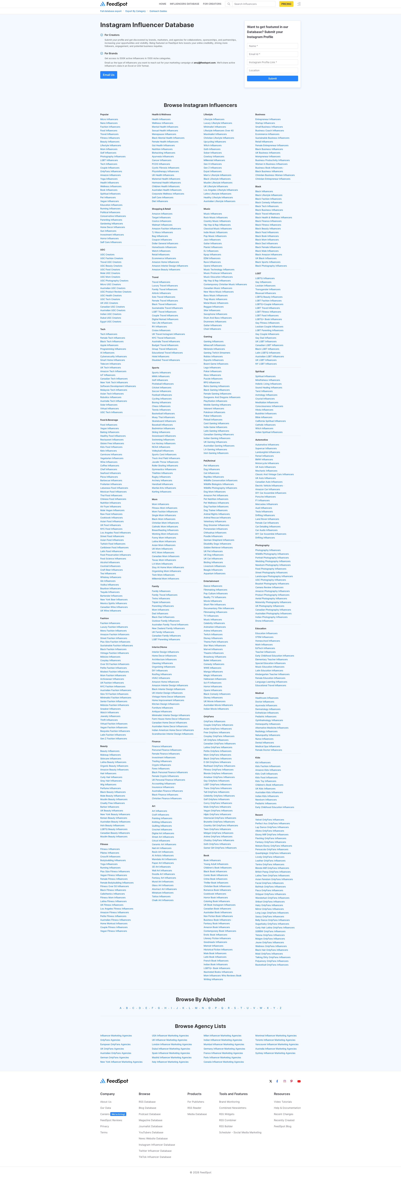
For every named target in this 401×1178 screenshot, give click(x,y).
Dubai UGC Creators (110, 317)
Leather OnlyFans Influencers (270, 860)
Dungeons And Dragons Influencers (222, 397)
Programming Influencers (113, 349)
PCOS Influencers (161, 164)
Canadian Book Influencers (217, 908)
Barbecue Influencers (111, 480)
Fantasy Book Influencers (217, 923)
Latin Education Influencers (269, 670)
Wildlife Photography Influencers (220, 488)
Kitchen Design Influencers (166, 704)
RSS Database (147, 1101)
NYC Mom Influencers (163, 552)
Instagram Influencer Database (157, 1144)
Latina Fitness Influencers (113, 901)
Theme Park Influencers (216, 641)
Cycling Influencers (162, 398)
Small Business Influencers (269, 126)
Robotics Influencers (110, 397)
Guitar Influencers (213, 243)
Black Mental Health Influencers (168, 137)
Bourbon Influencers (110, 588)
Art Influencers (159, 811)
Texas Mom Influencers (164, 560)
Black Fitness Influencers (113, 890)
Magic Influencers (213, 675)
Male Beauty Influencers (112, 795)
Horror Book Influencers (216, 897)
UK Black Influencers (266, 258)
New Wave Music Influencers (219, 291)
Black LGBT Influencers (267, 349)
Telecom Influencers (110, 363)
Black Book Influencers (215, 871)
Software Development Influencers (118, 386)
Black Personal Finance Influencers (170, 772)
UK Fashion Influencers (112, 682)
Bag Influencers (160, 236)
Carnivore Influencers (111, 454)
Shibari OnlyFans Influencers (270, 901)
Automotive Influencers (267, 444)
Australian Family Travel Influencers (170, 624)
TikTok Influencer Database (155, 1156)
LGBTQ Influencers (265, 278)
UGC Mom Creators (110, 276)
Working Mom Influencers (165, 533)
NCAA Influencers (161, 447)
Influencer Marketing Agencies (116, 1035)
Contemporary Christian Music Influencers (225, 284)
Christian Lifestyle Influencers (219, 137)
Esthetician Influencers (267, 712)
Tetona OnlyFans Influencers (270, 935)
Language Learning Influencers (271, 681)
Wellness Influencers (111, 186)
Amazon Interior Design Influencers (170, 265)
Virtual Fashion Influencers (114, 723)
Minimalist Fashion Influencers (115, 697)
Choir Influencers (212, 329)
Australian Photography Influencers (273, 613)
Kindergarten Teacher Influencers (272, 674)
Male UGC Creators (110, 273)
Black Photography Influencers (271, 265)
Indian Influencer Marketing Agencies (223, 1040)
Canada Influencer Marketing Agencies (224, 1061)
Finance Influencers (162, 746)
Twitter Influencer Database (155, 1150)
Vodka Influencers (109, 584)
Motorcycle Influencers (267, 463)
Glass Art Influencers (163, 885)
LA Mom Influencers (162, 563)
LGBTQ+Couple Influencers (269, 304)
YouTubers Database (151, 1132)
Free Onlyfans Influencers (217, 732)
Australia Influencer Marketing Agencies (276, 1048)
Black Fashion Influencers (113, 649)
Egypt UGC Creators (110, 321)
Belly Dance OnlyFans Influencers (272, 920)
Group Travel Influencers (164, 349)
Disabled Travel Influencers (166, 360)
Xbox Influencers (212, 375)
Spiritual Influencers (110, 193)
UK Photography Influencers (269, 606)
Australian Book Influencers (218, 912)
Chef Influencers (108, 469)
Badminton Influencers (163, 428)
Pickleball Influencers (163, 383)
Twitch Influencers (213, 634)
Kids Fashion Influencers (268, 766)
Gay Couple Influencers (267, 334)
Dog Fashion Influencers (216, 506)
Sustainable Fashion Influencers (116, 645)
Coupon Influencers (162, 239)
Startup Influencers (265, 123)
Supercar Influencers (266, 448)
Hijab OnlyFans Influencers (217, 814)
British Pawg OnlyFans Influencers (273, 871)
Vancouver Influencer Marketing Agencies (277, 1044)
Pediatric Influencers (265, 716)
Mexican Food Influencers (113, 491)
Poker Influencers (213, 371)
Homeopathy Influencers (268, 724)
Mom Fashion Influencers (113, 675)
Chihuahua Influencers (215, 532)
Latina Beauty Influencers (113, 762)
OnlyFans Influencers (111, 171)
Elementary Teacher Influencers (271, 659)
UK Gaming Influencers (215, 442)
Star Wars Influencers (215, 645)
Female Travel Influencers (165, 300)
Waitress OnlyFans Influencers (271, 946)
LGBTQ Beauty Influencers (114, 829)
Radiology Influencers (266, 731)
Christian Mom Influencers (165, 522)
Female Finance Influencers (166, 753)
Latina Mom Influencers (164, 541)
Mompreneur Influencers (268, 156)
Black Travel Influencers (164, 304)
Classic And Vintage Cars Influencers (274, 474)
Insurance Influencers (163, 787)
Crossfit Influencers (110, 856)
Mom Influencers (108, 149)
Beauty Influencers (110, 141)
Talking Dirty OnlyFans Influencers (273, 957)
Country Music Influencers (217, 221)
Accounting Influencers (164, 783)
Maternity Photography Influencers (273, 602)
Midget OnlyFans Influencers (218, 833)
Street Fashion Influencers (113, 638)
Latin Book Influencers (215, 957)
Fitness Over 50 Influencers (114, 886)
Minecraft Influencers (215, 345)
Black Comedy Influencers (217, 694)
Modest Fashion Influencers (114, 671)
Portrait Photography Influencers (272, 557)
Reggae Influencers (214, 306)
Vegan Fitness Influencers (113, 875)
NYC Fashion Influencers (112, 686)
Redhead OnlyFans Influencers (219, 765)
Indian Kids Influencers (267, 796)
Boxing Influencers (161, 402)
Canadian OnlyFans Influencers (220, 743)
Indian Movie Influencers (216, 708)
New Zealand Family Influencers (168, 628)
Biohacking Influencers (163, 152)
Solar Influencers (108, 404)
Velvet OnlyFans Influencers (269, 819)
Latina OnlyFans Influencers (218, 747)
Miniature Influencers (163, 892)
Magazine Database (150, 1120)
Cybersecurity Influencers (113, 356)
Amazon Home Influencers (165, 262)
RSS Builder (226, 1126)
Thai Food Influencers (111, 495)
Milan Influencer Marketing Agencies (222, 1035)
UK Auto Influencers (265, 467)
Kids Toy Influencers (265, 781)
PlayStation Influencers (215, 401)
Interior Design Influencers (165, 652)
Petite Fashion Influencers (113, 667)
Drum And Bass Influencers (218, 317)
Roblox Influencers (213, 356)
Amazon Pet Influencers (216, 495)
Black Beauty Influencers (113, 792)
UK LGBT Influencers (266, 341)
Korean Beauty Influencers (113, 818)
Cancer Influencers (161, 160)
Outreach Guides (158, 11)
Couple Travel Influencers (165, 315)
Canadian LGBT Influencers (269, 345)
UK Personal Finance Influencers (168, 779)
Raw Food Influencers (111, 514)
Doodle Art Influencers (163, 874)
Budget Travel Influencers (165, 345)
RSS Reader (194, 1107)
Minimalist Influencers (215, 126)
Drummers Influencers (215, 321)
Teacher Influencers (265, 652)
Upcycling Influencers (215, 141)
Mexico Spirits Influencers (113, 603)
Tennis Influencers (161, 409)
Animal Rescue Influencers (217, 517)
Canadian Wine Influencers (114, 607)
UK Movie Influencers (215, 701)
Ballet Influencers (212, 660)
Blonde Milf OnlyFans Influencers (272, 868)
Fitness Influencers (110, 137)
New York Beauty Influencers (115, 814)
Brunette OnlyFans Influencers (219, 821)
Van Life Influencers (162, 322)
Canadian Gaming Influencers (219, 434)
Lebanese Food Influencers (114, 488)
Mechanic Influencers (266, 470)
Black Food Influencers (267, 232)
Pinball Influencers (213, 419)
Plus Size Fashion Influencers (115, 641)
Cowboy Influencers (214, 156)
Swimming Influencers (163, 439)
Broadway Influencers (215, 656)
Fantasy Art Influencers (164, 877)
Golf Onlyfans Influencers (217, 799)
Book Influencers (108, 190)
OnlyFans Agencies (110, 1040)
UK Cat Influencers (213, 558)
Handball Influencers (162, 484)
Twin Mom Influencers (163, 574)
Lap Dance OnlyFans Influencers (272, 827)
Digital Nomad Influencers (165, 319)
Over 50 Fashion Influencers (114, 664)
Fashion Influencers (110, 126)
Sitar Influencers (212, 310)
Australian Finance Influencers (167, 791)
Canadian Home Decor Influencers (169, 722)
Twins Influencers (161, 598)
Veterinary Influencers (215, 521)
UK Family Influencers (163, 632)
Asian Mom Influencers (164, 545)
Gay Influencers (263, 282)
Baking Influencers (109, 432)
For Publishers (195, 1101)
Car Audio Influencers (266, 530)
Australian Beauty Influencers (115, 821)
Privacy (104, 1126)
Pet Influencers (108, 197)
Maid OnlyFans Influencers (269, 953)
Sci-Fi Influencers (212, 682)
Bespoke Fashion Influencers (115, 731)
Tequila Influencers (110, 592)
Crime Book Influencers (215, 879)
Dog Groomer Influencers (216, 525)
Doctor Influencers (264, 701)
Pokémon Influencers (214, 412)
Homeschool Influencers (267, 640)
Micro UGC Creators (110, 284)
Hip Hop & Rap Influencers (217, 224)
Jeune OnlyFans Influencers (269, 942)
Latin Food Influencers (111, 551)
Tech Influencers (108, 164)
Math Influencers (264, 644)
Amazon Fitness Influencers (114, 912)
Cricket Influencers (161, 387)
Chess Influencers (161, 406)
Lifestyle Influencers (110, 145)
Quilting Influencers (162, 825)
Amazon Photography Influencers (272, 591)
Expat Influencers (213, 171)
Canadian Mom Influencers (166, 556)
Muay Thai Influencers (163, 417)
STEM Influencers (264, 637)
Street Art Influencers (163, 836)
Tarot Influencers (264, 391)
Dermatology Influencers (268, 709)
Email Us (109, 74)
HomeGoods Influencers (164, 247)
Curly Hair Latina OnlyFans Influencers (275, 927)
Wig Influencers (108, 784)
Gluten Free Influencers (112, 443)
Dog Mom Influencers (215, 491)
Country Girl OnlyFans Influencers (221, 825)
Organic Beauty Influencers (114, 765)
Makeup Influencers (110, 754)
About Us (105, 1101)
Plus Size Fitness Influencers (115, 871)
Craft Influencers (160, 814)
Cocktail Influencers (110, 566)
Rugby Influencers (161, 476)
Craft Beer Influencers (111, 569)
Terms (103, 1132)
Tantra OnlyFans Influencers (269, 864)
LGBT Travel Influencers (164, 311)
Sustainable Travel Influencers (167, 308)
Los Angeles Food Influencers (115, 532)
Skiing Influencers (161, 432)
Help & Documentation (287, 1107)
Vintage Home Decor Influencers (168, 696)
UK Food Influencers (110, 525)
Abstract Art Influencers (164, 889)
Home (162, 3)
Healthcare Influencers (267, 697)
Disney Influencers (213, 638)
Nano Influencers (109, 123)
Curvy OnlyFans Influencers (218, 803)
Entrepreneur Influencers (268, 119)
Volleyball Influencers (163, 450)
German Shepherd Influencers (219, 540)
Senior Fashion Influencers (113, 701)
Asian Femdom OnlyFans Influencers (274, 879)
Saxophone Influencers (215, 314)
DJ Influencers (211, 251)
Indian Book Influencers (216, 964)
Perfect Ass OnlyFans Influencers (272, 823)
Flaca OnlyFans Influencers (269, 890)
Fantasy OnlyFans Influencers (270, 842)
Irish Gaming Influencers (216, 453)
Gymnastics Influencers (164, 469)
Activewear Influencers (112, 679)
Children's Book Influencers (218, 867)
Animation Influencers (215, 627)
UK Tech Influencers (110, 367)
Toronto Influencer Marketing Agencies (275, 1040)
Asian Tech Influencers (112, 393)
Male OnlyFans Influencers (217, 806)
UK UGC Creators (109, 303)
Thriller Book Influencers (216, 882)
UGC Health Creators (111, 295)
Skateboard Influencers (164, 421)
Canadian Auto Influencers (269, 481)
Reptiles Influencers (214, 476)
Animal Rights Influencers (217, 514)
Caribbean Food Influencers (114, 547)
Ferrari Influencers (264, 455)
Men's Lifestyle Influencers (217, 175)
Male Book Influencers (215, 953)
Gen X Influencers (213, 164)
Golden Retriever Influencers (218, 547)
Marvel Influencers (213, 649)
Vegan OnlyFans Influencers (218, 810)
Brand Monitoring (229, 1101)
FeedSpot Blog (282, 1126)
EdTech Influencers (265, 648)
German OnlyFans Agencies (114, 1057)
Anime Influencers (213, 630)
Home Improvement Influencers (168, 700)
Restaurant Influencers (112, 439)
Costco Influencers (161, 221)
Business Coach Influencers (269, 130)
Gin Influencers (108, 581)
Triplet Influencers (161, 602)
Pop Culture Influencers (216, 593)
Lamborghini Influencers (267, 452)
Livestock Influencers (215, 566)
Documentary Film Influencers (219, 608)
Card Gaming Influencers (216, 423)
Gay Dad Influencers (265, 337)
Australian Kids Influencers (269, 792)
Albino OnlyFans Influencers (269, 830)
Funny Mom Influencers (164, 537)
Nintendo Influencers (214, 349)
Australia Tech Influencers (113, 401)
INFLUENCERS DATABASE (184, 3)
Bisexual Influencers (265, 293)
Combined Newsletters (232, 1107)
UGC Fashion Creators (111, 258)
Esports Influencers (214, 360)
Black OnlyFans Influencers (218, 758)
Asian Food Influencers (112, 521)
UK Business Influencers (267, 152)
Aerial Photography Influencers (271, 598)
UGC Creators (107, 254)
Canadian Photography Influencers (273, 609)
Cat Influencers (211, 473)
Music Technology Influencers (219, 269)
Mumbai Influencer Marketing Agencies (224, 1044)
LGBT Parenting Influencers (166, 639)
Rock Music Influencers (216, 217)
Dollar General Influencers (165, 243)
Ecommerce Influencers (164, 258)
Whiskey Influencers (110, 577)
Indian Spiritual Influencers (269, 432)
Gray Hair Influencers (111, 780)
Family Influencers (161, 591)
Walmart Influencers (162, 224)
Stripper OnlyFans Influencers (270, 894)
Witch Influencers (213, 145)
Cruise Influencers (161, 330)
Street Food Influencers (112, 536)
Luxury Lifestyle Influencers (218, 123)
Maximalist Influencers (215, 134)
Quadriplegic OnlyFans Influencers (273, 853)
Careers (112, 1114)
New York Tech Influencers (114, 382)
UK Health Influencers (163, 175)
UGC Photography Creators (114, 280)
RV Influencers (159, 326)
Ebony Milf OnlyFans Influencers (272, 834)
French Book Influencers (216, 960)
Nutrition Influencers (110, 502)
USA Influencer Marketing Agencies (170, 1035)
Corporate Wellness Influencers (168, 193)
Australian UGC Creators (112, 288)
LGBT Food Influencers (267, 315)
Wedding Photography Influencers (273, 561)
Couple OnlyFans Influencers (218, 725)
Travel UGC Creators (110, 262)
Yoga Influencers (109, 178)
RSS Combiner (227, 1120)
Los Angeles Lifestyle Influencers (221, 190)
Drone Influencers (264, 620)
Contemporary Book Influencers (220, 931)
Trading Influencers (162, 761)
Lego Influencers (212, 367)
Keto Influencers (108, 450)
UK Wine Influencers (110, 610)
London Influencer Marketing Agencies (172, 1044)
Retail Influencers (161, 254)
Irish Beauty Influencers (112, 825)
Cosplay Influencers (110, 660)
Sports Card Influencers (164, 454)
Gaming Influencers (214, 341)
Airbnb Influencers (161, 293)
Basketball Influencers (163, 413)
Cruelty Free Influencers (112, 803)
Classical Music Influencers (218, 228)
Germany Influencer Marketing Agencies (224, 1048)
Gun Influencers (108, 231)
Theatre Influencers (214, 653)
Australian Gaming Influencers (219, 445)
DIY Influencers (160, 670)
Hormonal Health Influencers (166, 182)
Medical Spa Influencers (267, 746)
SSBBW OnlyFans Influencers (270, 931)
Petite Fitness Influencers (113, 916)
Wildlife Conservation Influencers (220, 480)
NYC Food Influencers (111, 528)
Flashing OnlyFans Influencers (270, 838)
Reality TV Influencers (215, 597)
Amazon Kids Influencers (268, 770)
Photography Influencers (113, 156)
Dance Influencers (213, 586)
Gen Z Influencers (213, 167)
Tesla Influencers (264, 511)
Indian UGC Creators (110, 314)
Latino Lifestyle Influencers (217, 193)
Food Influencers (108, 130)
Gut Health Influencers (163, 145)
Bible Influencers (263, 417)
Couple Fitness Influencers (114, 927)
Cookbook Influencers (111, 517)
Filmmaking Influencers (215, 589)
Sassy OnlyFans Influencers (269, 916)
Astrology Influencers (266, 395)
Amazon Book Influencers (217, 927)
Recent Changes (283, 1114)
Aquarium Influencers (215, 573)
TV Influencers (211, 615)
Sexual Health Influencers (165, 130)
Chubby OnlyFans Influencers (219, 840)
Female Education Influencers (270, 678)
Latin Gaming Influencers (216, 430)
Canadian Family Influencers (166, 635)
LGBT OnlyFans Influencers (218, 784)
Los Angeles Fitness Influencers (116, 908)
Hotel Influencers (160, 356)
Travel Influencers (109, 134)
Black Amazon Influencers (268, 254)
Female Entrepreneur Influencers (272, 145)
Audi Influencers (263, 508)
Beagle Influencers (213, 569)
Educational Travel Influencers (167, 352)
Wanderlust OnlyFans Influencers (272, 897)
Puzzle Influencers (213, 378)
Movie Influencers (213, 601)
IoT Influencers (107, 375)
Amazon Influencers (110, 175)
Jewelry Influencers (110, 716)
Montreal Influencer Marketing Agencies (276, 1035)
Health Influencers (109, 182)
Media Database (197, 1114)
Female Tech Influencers (112, 337)
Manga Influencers (213, 671)
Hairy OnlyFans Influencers (269, 905)
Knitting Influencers (162, 822)
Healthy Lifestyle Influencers (218, 197)
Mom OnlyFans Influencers (217, 754)
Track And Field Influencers (166, 458)
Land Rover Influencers (267, 519)
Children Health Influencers (166, 186)
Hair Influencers (108, 773)
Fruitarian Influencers (111, 484)
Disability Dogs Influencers (217, 543)
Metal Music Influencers (216, 303)
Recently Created (284, 1120)
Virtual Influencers (109, 408)
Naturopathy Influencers (267, 735)
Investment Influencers (112, 234)
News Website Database (153, 1138)
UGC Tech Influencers (111, 412)
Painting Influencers (162, 818)
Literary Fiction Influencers (217, 938)
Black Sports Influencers (268, 262)
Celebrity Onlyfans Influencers (219, 795)
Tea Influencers (108, 573)
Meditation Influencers (266, 402)
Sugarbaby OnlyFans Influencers (272, 923)
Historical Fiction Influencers (218, 949)
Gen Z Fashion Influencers (113, 738)
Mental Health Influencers (165, 126)
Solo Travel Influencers (163, 296)
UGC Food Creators (110, 269)
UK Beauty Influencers (111, 810)
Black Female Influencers (268, 247)
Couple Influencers (110, 167)
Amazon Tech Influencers (113, 371)
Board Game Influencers (216, 363)
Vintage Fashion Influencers (114, 653)
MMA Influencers (161, 376)
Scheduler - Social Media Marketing (240, 1132)
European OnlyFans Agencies (115, 1044)
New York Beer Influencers (114, 599)
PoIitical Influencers (110, 212)
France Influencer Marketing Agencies (223, 1053)
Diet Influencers (160, 201)
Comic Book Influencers (216, 875)
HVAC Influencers (161, 678)
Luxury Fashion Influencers (114, 627)
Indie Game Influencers (215, 427)
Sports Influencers (161, 372)
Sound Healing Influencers (268, 387)
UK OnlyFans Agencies (112, 1048)
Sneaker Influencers (110, 708)
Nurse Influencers (264, 738)
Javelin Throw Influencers (165, 462)
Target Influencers (161, 217)
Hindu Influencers (264, 409)
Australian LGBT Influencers (269, 356)
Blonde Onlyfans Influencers (218, 773)
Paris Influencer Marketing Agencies (222, 1057)
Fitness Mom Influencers (113, 897)
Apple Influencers (109, 345)
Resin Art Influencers (162, 851)
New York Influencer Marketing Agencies (121, 1061)
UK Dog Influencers (214, 554)
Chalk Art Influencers (163, 900)
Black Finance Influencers (165, 794)
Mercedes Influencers (266, 504)
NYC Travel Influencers (163, 337)
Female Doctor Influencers (268, 750)
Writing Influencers (213, 979)
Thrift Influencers (109, 720)
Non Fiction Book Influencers (218, 916)
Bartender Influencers (111, 595)
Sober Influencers (213, 152)
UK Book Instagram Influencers (220, 904)
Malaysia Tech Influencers (113, 389)
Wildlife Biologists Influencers (219, 484)
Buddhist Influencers (266, 413)
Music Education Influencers (218, 276)
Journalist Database (150, 1126)
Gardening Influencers (111, 223)
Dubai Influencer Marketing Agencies (171, 1048)
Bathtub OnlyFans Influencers (270, 886)
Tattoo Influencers (161, 896)
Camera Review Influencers (269, 587)
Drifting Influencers (265, 515)
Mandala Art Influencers (164, 859)
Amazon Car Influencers (267, 489)
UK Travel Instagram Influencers (168, 334)
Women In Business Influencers (271, 164)
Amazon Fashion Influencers (114, 634)
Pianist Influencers (213, 247)
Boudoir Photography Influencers (272, 583)
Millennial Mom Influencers (165, 578)
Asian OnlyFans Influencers (218, 728)
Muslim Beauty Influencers (114, 799)
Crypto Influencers (161, 765)
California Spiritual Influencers (270, 421)
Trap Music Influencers (215, 299)
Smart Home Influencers (112, 360)
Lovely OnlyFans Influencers (269, 856)
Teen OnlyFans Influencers (217, 829)
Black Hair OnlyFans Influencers (271, 949)
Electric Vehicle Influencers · (269, 485)
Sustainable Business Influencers (272, 137)
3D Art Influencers (161, 866)
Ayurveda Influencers (163, 156)
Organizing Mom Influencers (166, 571)
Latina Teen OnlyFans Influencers (272, 875)
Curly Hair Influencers (111, 777)
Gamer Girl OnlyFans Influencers (220, 847)
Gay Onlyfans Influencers (217, 780)
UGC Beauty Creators (111, 265)
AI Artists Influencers (163, 855)
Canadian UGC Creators (112, 306)
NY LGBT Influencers (266, 363)
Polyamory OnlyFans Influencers (272, 961)
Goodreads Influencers (215, 942)
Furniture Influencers (162, 707)
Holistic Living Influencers (268, 383)
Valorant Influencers (214, 408)
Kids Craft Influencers (266, 773)
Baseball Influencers (162, 424)
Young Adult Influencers (216, 864)
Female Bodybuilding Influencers (117, 882)
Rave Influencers (212, 262)
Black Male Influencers (267, 251)
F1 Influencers (262, 500)
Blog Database (147, 1107)
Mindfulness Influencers (267, 380)
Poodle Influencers (213, 536)
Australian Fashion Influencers (115, 690)
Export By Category (135, 11)
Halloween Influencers (215, 679)
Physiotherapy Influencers (165, 171)
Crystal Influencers (265, 398)
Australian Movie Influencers (218, 705)
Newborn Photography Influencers (273, 565)
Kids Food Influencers (111, 447)
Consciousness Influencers (269, 406)
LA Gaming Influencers (215, 449)
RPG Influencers (212, 382)
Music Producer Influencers (218, 273)
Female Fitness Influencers (114, 879)
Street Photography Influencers (271, 572)
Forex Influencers (161, 768)
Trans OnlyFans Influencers (218, 788)
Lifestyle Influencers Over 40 (219, 130)
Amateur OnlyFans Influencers (219, 777)
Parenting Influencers (111, 219)
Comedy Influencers (214, 664)
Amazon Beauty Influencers (114, 769)
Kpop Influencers (212, 254)
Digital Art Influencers (163, 833)
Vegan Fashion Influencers (114, 727)
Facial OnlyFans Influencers (269, 883)
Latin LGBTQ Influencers (267, 352)
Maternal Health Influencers (166, 178)
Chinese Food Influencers (113, 499)
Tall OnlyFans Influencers (216, 792)
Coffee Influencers (109, 465)
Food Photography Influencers (270, 568)
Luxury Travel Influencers (165, 285)
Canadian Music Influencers (218, 288)
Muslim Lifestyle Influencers (218, 182)
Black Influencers (264, 191)
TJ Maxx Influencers (162, 232)
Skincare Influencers (110, 758)
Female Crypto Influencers (165, 776)
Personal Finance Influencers (167, 750)
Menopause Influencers (164, 134)
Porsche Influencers (265, 496)
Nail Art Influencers (162, 848)
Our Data (105, 1107)
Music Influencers (213, 213)
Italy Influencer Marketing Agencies (170, 1061)
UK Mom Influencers (162, 548)
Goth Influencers (212, 149)
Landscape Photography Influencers (274, 576)
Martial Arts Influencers (164, 488)
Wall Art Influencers (162, 870)
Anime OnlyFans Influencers (218, 836)
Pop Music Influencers (215, 236)
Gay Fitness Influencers (267, 322)
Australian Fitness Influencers (115, 919)
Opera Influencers (213, 265)
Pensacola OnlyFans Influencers (271, 849)
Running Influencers (110, 208)
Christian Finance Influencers (167, 798)
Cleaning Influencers (162, 663)
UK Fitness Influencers (111, 904)
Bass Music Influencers (216, 295)
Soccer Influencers (161, 391)
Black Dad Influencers (163, 617)
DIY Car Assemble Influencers (270, 493)
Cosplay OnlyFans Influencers (219, 736)
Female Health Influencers (165, 141)
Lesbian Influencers (265, 285)
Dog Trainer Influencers (216, 510)
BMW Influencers (264, 459)
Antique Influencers (162, 711)
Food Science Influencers (113, 558)
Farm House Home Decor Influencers (171, 718)
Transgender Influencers (268, 289)
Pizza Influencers (109, 476)
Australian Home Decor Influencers (170, 726)
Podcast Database (150, 1114)
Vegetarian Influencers (111, 458)
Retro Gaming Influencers (217, 386)
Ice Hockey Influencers (164, 443)
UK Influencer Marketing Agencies (169, 1040)
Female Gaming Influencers (217, 393)
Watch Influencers (109, 712)
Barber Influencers (109, 806)
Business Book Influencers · (218, 919)
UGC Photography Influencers (270, 579)
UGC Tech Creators (110, 299)
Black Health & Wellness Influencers (273, 217)
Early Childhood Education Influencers (274, 655)
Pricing (286, 3)
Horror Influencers (109, 238)
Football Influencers (162, 395)
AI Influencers (107, 352)
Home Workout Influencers (114, 923)
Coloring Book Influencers (217, 901)
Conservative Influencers (113, 216)
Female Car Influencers (267, 522)
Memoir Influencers (213, 945)
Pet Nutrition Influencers (216, 499)
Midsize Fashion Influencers (114, 705)
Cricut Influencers (161, 840)
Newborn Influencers (266, 799)
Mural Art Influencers (163, 881)
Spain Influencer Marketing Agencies (171, 1053)
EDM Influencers (212, 258)
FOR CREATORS (212, 3)
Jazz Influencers (212, 239)
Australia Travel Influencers (166, 341)
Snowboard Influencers (164, 435)
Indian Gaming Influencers (217, 438)
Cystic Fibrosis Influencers (165, 167)
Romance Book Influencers (217, 890)
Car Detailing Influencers (268, 526)
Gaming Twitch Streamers (217, 352)
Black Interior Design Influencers (168, 689)
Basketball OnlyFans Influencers (272, 964)
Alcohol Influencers (110, 562)
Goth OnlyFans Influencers (217, 844)
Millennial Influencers (214, 160)
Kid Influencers (263, 762)
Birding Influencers (213, 562)
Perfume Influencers (110, 788)
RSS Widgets (226, 1114)
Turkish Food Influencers (112, 543)
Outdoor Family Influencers (166, 620)
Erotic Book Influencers (215, 934)
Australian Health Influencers (167, 190)
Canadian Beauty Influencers (115, 833)
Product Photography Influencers (272, 594)
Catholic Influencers (265, 424)
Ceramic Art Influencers (164, 844)
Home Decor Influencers (112, 227)
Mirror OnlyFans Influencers (269, 909)
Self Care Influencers (111, 242)
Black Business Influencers (269, 149)
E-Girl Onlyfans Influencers (217, 762)
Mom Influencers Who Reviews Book (222, 975)
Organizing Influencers (163, 666)
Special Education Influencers (270, 663)
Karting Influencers (161, 491)
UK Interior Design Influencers (167, 692)
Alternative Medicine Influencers (272, 727)
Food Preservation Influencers (115, 554)
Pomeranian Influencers (216, 528)
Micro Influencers (109, 119)
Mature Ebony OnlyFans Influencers (273, 845)
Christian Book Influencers (217, 886)
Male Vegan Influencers (112, 510)
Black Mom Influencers (163, 519)
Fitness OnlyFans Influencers (219, 769)
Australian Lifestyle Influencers (219, 201)
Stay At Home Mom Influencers (168, 567)
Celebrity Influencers (214, 623)
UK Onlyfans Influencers (216, 740)
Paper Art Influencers (163, 863)
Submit (272, 78)
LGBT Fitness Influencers (268, 311)
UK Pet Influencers (213, 551)
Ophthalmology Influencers (269, 720)
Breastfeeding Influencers (165, 530)
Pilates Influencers (109, 852)
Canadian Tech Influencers (114, 378)
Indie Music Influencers (216, 232)
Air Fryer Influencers (110, 506)
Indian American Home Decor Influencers (173, 730)
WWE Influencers (212, 667)
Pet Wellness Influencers (216, 502)
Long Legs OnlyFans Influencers (272, 912)
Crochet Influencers (162, 829)
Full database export (111, 11)
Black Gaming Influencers (217, 389)
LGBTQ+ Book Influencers (217, 968)
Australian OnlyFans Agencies (115, 1053)
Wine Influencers (108, 462)
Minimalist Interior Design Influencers (171, 715)
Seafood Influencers (110, 473)
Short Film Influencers (215, 604)
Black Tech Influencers (112, 341)
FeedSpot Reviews (111, 1120)
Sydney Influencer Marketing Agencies (275, 1053)
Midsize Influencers (110, 656)
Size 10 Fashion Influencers (114, 694)
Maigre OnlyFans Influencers (270, 938)
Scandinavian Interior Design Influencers (172, 733)
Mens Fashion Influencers (113, 630)
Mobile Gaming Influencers (217, 404)
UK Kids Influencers (265, 788)
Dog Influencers (212, 469)
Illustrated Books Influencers (218, 972)
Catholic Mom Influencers (165, 526)
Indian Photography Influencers (271, 617)
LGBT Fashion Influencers (268, 300)
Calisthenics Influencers (112, 893)
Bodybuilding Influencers (113, 860)
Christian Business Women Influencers (275, 175)
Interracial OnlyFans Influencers (220, 818)
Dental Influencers (264, 742)
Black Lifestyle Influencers (217, 178)
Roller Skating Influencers (165, 465)
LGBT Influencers (109, 160)
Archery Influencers (162, 480)
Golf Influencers (108, 152)
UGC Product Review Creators (115, 291)
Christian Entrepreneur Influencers (272, 178)
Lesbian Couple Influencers (269, 326)
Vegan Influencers (109, 201)
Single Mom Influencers (164, 515)
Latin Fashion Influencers (113, 734)
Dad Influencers (160, 613)
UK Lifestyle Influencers (216, 186)
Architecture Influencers (164, 659)
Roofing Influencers (162, 674)
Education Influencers (111, 205)
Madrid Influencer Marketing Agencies (172, 1057)
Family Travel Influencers (164, 289)
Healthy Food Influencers (113, 435)
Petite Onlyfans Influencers (218, 751)
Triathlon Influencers (162, 473)
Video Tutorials (283, 1101)
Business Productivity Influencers (272, 160)
